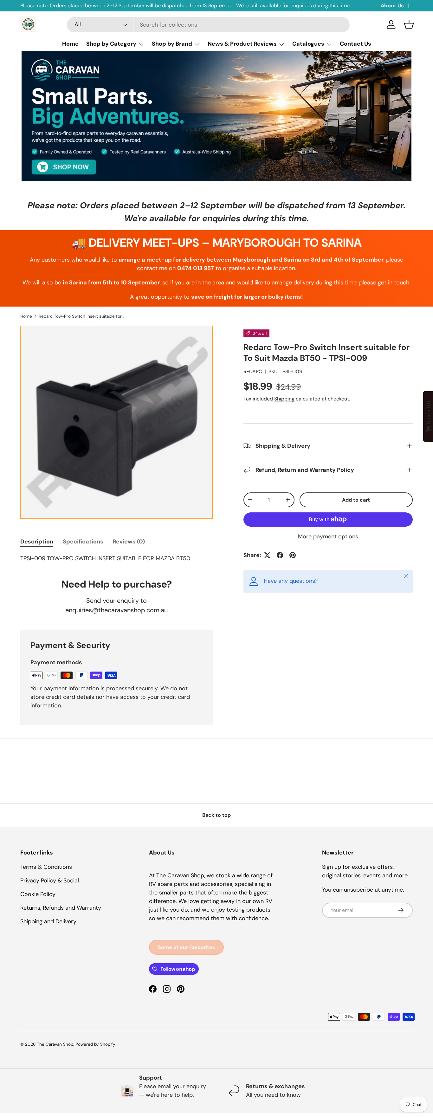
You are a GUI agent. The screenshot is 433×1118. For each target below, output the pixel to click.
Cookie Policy (37, 894)
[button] (409, 24)
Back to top (216, 815)
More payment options (328, 536)
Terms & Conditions (46, 867)
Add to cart (356, 500)
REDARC (252, 371)
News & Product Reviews (242, 44)
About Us (392, 5)
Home (70, 44)
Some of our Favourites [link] (186, 947)
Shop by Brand (172, 44)
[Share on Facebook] (280, 555)
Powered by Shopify (95, 1044)
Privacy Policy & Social (49, 880)
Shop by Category (111, 44)
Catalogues (308, 44)
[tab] (36, 541)
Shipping (284, 398)
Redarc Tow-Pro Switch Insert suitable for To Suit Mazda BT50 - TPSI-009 (81, 316)
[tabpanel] (116, 558)
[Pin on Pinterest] (292, 555)
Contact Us (355, 44)
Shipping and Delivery (48, 921)
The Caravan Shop (55, 1044)
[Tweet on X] (267, 555)
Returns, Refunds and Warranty (60, 908)
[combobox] (208, 24)
